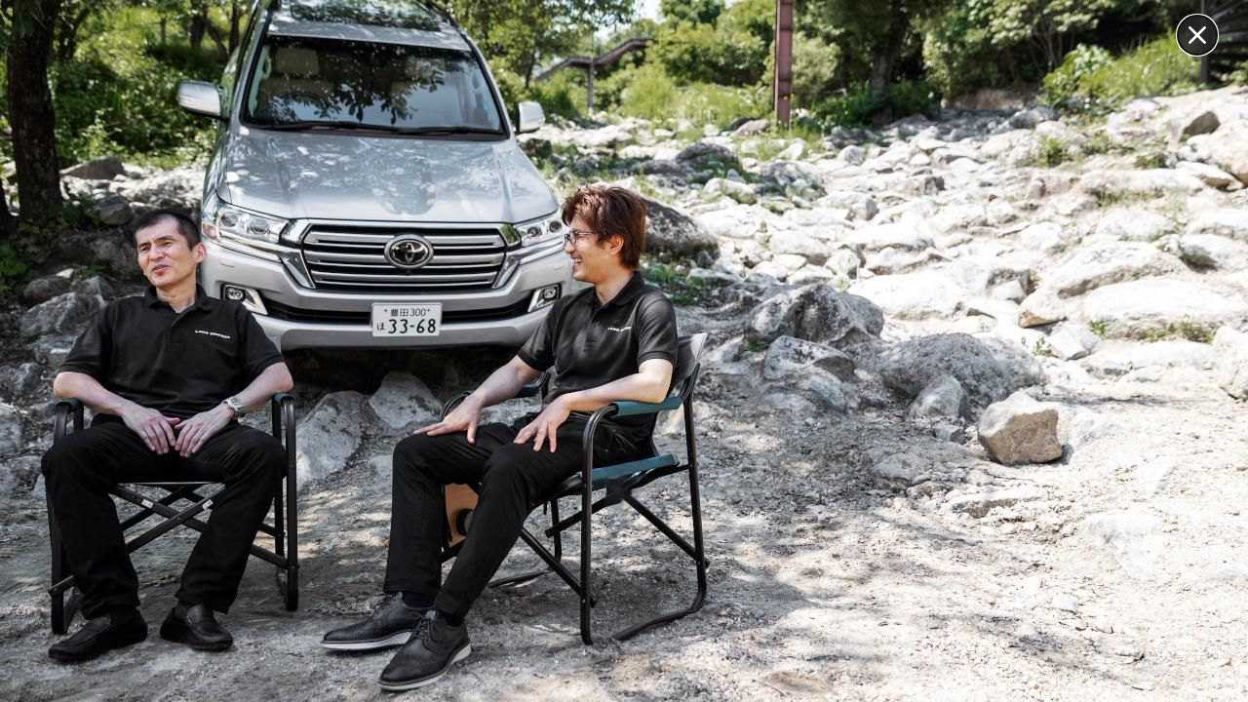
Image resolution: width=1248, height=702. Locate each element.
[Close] (1197, 35)
